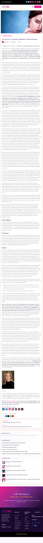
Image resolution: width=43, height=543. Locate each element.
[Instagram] (9, 409)
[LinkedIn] (16, 409)
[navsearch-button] (30, 7)
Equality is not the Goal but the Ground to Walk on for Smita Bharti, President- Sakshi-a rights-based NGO (21, 453)
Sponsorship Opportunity (17, 528)
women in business (13, 413)
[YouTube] (13, 409)
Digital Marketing (18, 525)
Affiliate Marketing (18, 523)
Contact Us (27, 521)
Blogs (26, 519)
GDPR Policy (27, 528)
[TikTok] (22, 409)
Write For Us (17, 515)
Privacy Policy (27, 523)
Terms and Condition (26, 526)
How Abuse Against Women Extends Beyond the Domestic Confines (15, 451)
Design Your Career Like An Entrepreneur (10, 449)
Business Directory (16, 518)
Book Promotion (17, 520)
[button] (33, 7)
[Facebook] (3, 409)
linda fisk (6, 413)
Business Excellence (7, 35)
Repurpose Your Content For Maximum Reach (10, 444)
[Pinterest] (19, 409)
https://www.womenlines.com (12, 401)
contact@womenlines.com (37, 516)
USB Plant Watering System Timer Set (9, 447)
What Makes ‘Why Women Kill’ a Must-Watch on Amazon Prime (13, 442)
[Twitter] (6, 409)
